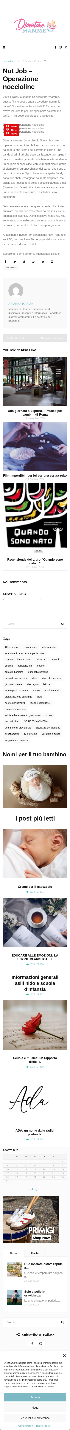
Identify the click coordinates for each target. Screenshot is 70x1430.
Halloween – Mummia (52, 338)
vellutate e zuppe (51, 733)
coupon (41, 665)
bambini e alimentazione (18, 659)
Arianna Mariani (21, 303)
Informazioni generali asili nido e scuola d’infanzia (35, 983)
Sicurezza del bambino (47, 727)
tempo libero (9, 61)
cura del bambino (14, 671)
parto (39, 696)
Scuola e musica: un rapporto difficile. (35, 1060)
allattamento (48, 647)
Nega (35, 1407)
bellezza (40, 659)
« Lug (33, 1189)
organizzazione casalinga (18, 696)
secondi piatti (12, 721)
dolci (34, 678)
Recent (13, 1253)
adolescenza (30, 647)
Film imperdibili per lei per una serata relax (35, 475)
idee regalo (32, 684)
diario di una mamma (16, 678)
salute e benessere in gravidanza (23, 715)
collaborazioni (25, 665)
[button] (64, 1356)
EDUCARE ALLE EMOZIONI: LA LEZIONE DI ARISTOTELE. (35, 957)
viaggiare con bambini (16, 740)
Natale (36, 690)
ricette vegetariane (40, 702)
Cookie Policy (25, 1426)
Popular (35, 1253)
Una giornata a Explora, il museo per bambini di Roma (35, 412)
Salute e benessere (15, 709)
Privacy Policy (42, 1426)
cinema (9, 665)
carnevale (55, 659)
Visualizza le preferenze (35, 1417)
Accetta (35, 1397)
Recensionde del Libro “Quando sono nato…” (35, 561)
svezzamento (12, 733)
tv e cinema (30, 733)
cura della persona (38, 671)
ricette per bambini (15, 702)
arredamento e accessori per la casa (24, 653)
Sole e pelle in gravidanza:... (34, 1293)
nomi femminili (52, 690)
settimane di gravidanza (18, 727)
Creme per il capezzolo (35, 887)
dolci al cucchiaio (51, 678)
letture (46, 684)
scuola (48, 715)
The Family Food (15, 338)
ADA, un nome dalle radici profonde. (34, 1132)
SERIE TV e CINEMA (36, 721)
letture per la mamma (16, 690)
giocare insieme (13, 684)
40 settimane (12, 647)
